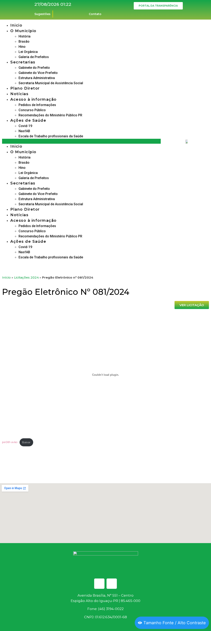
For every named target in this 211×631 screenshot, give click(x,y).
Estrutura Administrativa (37, 78)
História (24, 36)
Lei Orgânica (28, 52)
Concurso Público (32, 110)
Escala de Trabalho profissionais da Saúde (51, 136)
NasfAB (24, 131)
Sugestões (42, 14)
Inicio (16, 25)
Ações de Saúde (28, 120)
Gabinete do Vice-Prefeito (38, 73)
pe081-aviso (10, 442)
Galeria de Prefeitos (34, 57)
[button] (81, 141)
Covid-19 (25, 126)
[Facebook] (99, 584)
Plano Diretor (25, 88)
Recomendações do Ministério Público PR (50, 115)
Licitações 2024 (26, 277)
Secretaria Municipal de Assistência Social (51, 83)
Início (6, 277)
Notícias (19, 94)
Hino (22, 47)
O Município (23, 31)
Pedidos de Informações (37, 105)
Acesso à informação (33, 99)
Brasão (24, 41)
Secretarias (22, 62)
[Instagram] (112, 584)
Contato (95, 14)
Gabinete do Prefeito (34, 68)
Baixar (26, 442)
